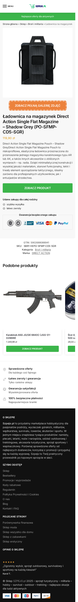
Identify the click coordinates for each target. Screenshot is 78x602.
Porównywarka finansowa (18, 522)
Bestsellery (9, 475)
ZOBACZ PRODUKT (37, 188)
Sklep (23, 24)
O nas (6, 499)
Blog (5, 503)
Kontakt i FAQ (11, 508)
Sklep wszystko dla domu (18, 532)
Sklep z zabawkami (14, 536)
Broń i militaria (35, 24)
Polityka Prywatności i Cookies (21, 494)
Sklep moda (10, 527)
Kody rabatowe (12, 484)
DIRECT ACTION (41, 253)
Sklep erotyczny (12, 541)
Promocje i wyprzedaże (17, 480)
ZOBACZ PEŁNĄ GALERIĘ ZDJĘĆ (37, 105)
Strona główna (10, 24)
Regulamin (9, 489)
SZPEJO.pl (19, 580)
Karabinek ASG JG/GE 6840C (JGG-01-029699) (28, 336)
